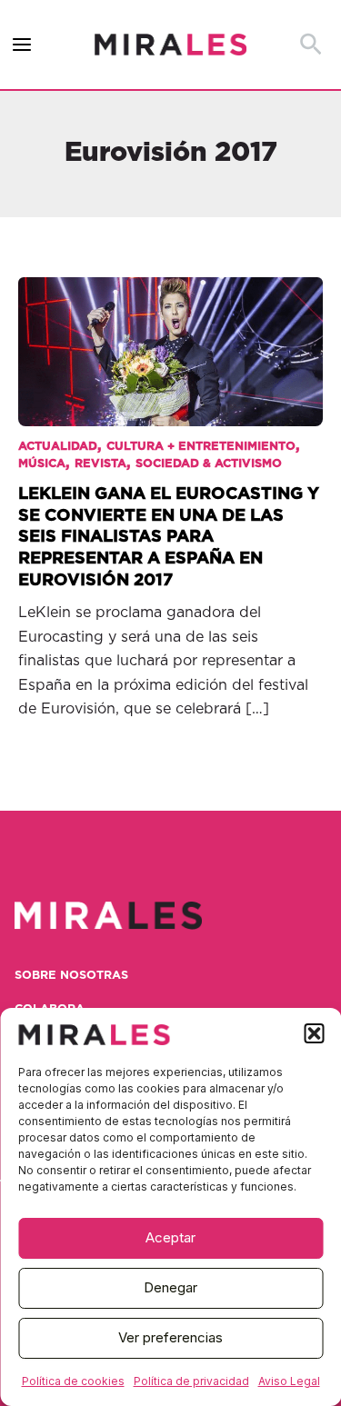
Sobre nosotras (71, 976)
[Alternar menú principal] (22, 45)
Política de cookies (73, 1381)
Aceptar (170, 1237)
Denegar (170, 1287)
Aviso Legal (289, 1381)
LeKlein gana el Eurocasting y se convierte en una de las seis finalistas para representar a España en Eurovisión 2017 (168, 537)
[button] (314, 1033)
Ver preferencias (170, 1337)
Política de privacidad (191, 1381)
